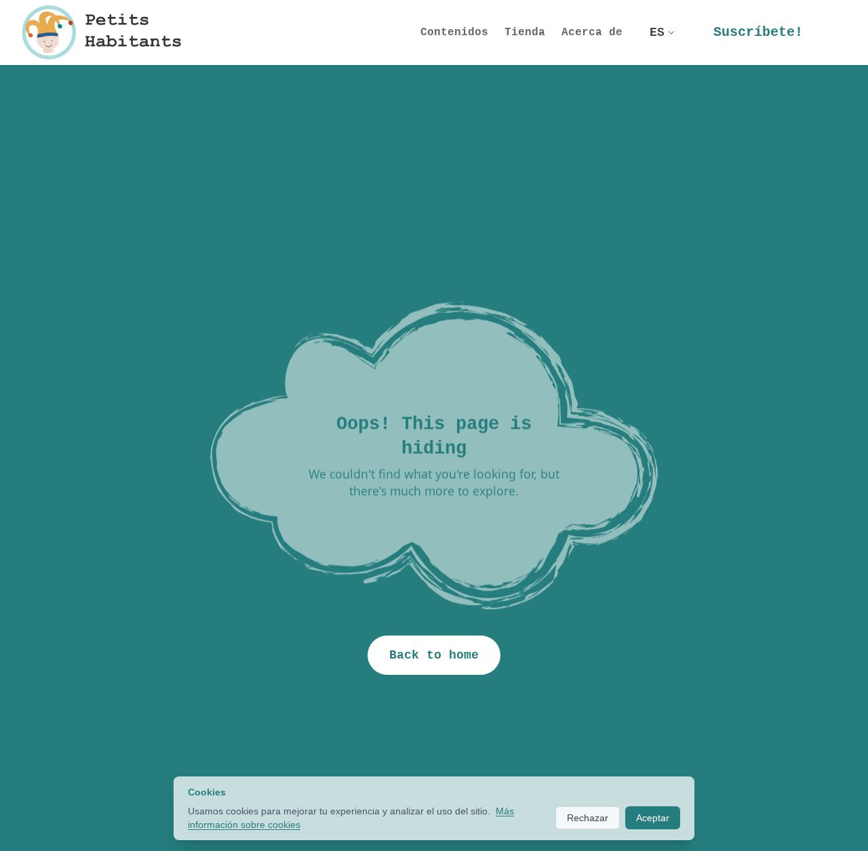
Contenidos (454, 32)
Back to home (434, 655)
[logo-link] (106, 32)
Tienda (525, 32)
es (657, 32)
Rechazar (587, 817)
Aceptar (652, 817)
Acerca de (592, 32)
